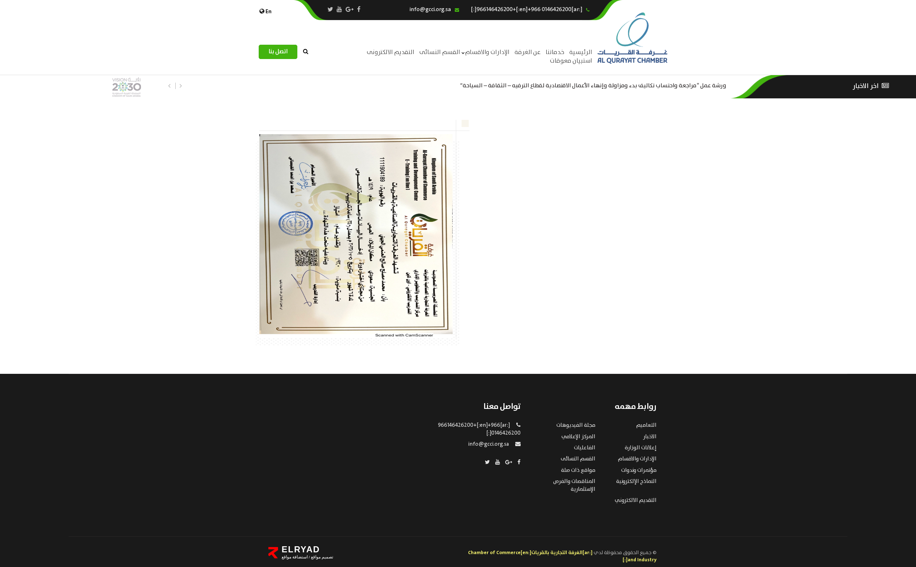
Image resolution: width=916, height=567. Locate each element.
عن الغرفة (528, 52)
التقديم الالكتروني (636, 500)
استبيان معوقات (571, 61)
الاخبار (650, 436)
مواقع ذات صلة (578, 470)
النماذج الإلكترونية (636, 481)
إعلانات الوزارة (641, 448)
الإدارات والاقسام (487, 52)
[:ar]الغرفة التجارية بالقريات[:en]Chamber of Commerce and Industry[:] (562, 556)
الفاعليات (584, 448)
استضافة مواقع (295, 556)
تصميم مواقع (321, 556)
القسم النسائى (439, 52)
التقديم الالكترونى (390, 52)
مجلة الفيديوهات (575, 425)
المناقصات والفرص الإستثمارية (574, 485)
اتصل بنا (278, 52)
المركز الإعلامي (578, 436)
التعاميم (646, 425)
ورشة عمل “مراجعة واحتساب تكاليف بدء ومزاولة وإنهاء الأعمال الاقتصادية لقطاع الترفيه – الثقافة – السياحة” (593, 85)
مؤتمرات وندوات (639, 470)
